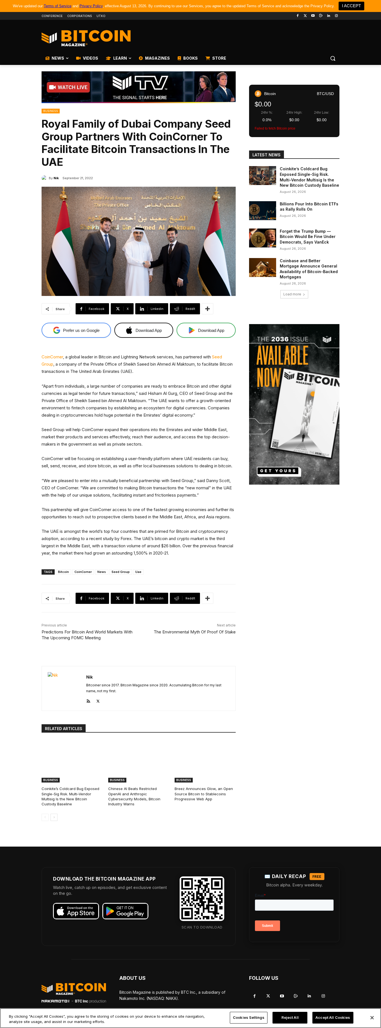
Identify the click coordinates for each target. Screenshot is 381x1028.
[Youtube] (313, 16)
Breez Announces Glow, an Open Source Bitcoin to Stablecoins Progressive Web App (204, 793)
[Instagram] (336, 16)
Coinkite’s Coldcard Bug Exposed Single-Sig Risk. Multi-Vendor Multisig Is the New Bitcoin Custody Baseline (70, 796)
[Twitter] (305, 16)
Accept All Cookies (332, 1017)
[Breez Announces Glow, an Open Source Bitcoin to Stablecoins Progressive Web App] (205, 761)
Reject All (290, 1017)
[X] (98, 700)
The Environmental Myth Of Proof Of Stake (195, 632)
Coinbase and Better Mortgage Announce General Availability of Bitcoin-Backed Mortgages (309, 269)
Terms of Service (57, 6)
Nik (56, 178)
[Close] (372, 1018)
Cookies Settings (248, 1017)
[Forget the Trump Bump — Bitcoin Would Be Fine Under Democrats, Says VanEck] (262, 238)
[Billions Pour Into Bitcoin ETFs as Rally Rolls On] (262, 210)
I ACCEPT (351, 5)
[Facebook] (297, 16)
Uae (138, 572)
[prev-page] (45, 817)
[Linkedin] (328, 16)
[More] (207, 308)
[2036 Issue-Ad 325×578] (294, 404)
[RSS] (88, 700)
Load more (292, 294)
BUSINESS (50, 111)
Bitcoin (63, 572)
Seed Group (121, 572)
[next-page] (53, 817)
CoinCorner (52, 356)
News (101, 572)
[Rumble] (321, 16)
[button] (332, 58)
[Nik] (45, 178)
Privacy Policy (91, 6)
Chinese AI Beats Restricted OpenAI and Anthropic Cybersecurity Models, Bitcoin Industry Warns (134, 796)
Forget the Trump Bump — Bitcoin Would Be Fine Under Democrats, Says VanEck (308, 236)
